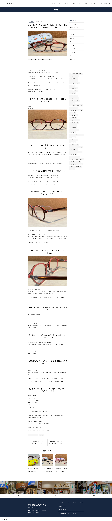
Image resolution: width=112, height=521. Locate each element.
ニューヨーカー (73, 59)
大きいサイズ (79, 159)
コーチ (71, 55)
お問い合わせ (93, 3)
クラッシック (74, 95)
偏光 (72, 159)
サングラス (73, 107)
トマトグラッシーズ (73, 34)
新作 (80, 164)
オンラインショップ (102, 3)
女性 (72, 161)
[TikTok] (4, 519)
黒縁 (72, 169)
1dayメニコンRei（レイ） (76, 73)
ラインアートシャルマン (74, 27)
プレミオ (73, 132)
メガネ (36, 435)
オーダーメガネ (67, 3)
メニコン (73, 142)
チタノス (73, 112)
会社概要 (53, 3)
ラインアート (74, 149)
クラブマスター (74, 98)
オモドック (32, 21)
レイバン (71, 31)
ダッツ (80, 110)
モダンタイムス (74, 144)
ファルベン (73, 127)
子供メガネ (41, 435)
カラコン (73, 93)
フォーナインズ (73, 24)
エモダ (72, 85)
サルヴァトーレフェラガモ (76, 105)
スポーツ (73, 110)
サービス (59, 3)
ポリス (71, 66)
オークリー (72, 41)
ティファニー (72, 45)
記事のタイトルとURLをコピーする (47, 65)
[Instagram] (2, 519)
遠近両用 (78, 166)
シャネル (71, 62)
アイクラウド (74, 78)
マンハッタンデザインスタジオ (76, 135)
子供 (78, 161)
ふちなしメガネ (74, 76)
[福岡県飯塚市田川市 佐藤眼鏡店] (8, 3)
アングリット (74, 80)
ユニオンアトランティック (76, 147)
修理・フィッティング (77, 3)
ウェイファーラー (74, 83)
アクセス (86, 3)
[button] (25, 460)
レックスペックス (73, 52)
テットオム (73, 117)
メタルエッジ (74, 139)
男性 (72, 166)
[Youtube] (6, 519)
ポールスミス (72, 48)
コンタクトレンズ (74, 100)
